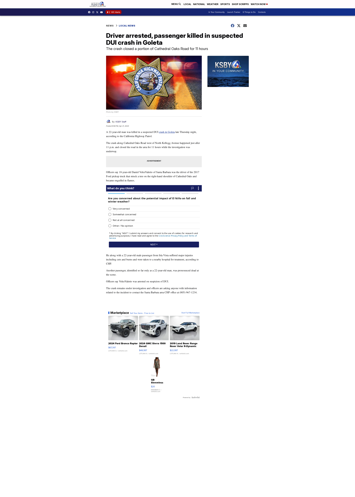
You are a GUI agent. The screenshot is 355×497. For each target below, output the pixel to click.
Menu (175, 4)
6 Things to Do (249, 12)
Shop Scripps (240, 4)
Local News (127, 25)
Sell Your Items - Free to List (142, 313)
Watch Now (258, 4)
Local (187, 4)
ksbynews (90, 12)
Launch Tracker (233, 12)
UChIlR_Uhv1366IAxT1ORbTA (102, 12)
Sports (225, 4)
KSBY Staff (121, 121)
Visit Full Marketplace (190, 313)
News (110, 25)
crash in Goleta (167, 132)
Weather (212, 4)
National (199, 4)
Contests (262, 12)
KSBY (98, 12)
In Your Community (217, 12)
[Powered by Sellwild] (196, 397)
